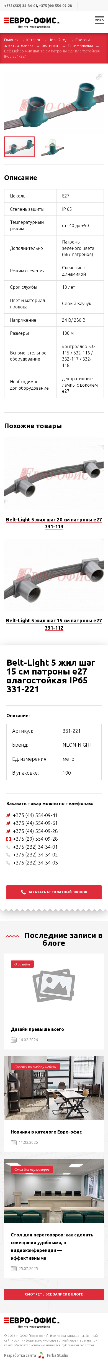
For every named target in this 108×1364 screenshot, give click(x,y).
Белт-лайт (51, 45)
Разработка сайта (20, 1355)
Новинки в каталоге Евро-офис (46, 1131)
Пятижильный (80, 45)
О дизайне (22, 964)
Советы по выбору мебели (35, 1066)
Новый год (57, 40)
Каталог (33, 40)
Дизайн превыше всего (37, 1029)
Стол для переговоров (32, 1169)
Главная (11, 40)
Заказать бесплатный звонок (57, 892)
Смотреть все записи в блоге (54, 1294)
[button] (98, 76)
